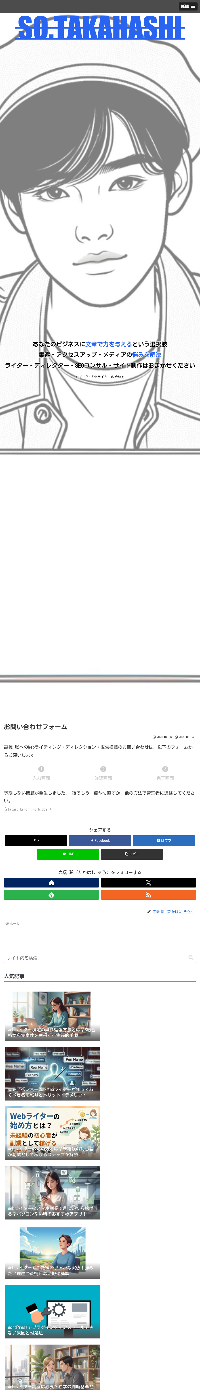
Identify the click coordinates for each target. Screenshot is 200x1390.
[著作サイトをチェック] (51, 882)
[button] (132, 854)
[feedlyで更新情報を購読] (51, 895)
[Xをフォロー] (148, 882)
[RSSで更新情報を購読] (148, 895)
